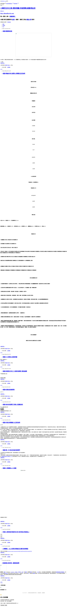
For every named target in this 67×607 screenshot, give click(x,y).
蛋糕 (34, 573)
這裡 (13, 19)
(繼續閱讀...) (2, 63)
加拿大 (6, 573)
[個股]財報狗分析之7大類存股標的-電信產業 (15, 371)
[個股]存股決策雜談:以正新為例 (11, 422)
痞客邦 (6, 65)
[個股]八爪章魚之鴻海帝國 (10, 357)
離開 (6, 605)
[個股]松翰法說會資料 (9, 389)
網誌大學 (29, 19)
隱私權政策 (39, 592)
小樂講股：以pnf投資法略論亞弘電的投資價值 (15, 548)
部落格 (4, 25)
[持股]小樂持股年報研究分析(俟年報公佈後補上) (16, 532)
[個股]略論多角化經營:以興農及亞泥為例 (14, 73)
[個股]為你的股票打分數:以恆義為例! (13, 404)
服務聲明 (43, 592)
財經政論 (9, 22)
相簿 (3, 24)
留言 (8, 65)
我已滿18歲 (2, 605)
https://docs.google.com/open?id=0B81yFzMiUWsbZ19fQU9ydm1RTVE (19, 551)
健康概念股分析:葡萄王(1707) (7, 456)
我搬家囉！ (13, 16)
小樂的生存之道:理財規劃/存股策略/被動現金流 (17, 8)
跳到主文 (2, 11)
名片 (3, 26)
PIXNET (25, 592)
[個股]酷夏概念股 (7, 31)
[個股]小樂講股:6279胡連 (9, 468)
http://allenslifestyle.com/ (7, 13)
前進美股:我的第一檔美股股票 (11, 563)
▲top (1, 69)
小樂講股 (8, 67)
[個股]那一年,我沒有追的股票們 (11, 450)
